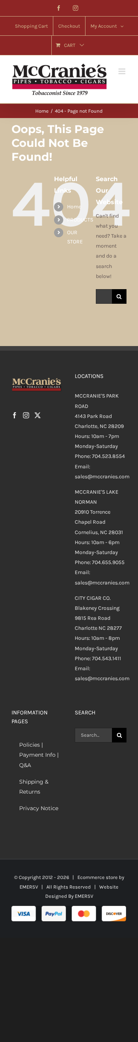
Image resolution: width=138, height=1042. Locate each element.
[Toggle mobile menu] (122, 71)
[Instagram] (26, 415)
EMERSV (29, 887)
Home (74, 206)
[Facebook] (15, 415)
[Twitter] (37, 415)
